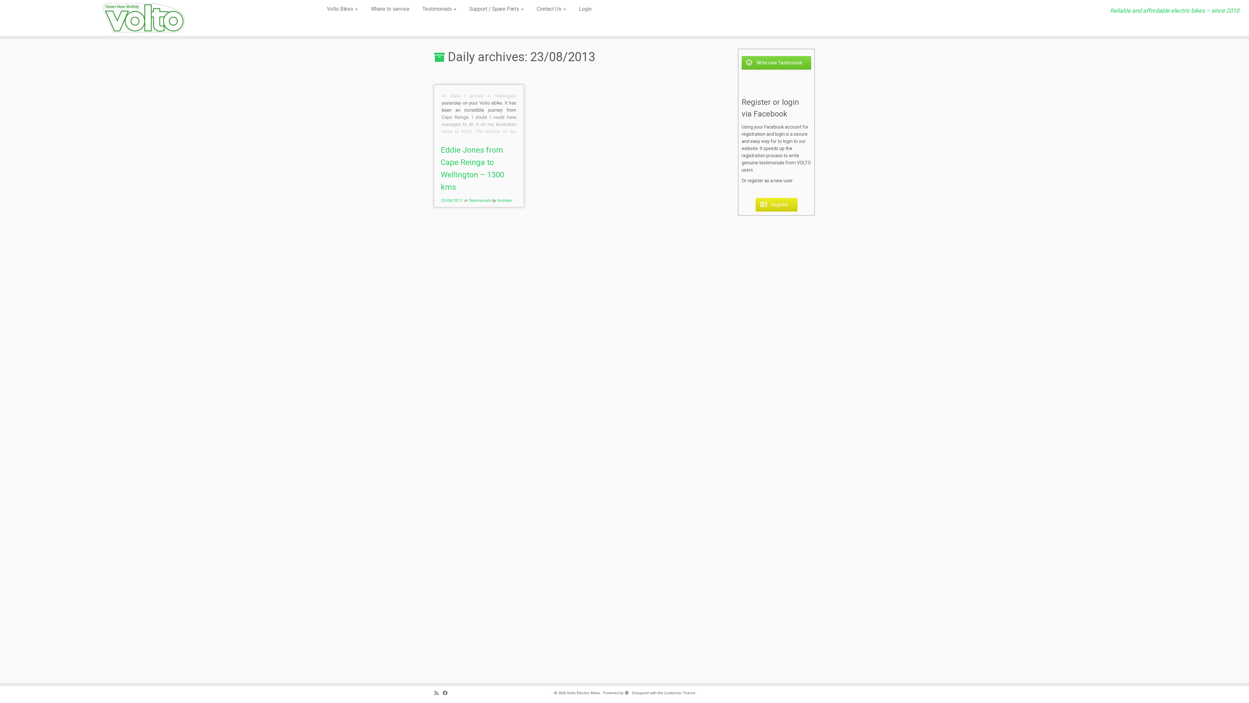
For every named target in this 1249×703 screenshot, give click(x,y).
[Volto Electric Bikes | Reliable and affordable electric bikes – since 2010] (144, 18)
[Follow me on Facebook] (447, 693)
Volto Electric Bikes (583, 693)
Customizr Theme (679, 693)
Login (585, 9)
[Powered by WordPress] (626, 692)
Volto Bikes (341, 9)
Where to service (390, 9)
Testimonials (438, 9)
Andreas (504, 200)
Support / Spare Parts (494, 9)
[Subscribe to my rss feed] (438, 693)
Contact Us (550, 9)
